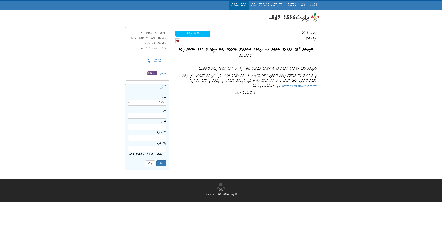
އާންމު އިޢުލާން (238, 5)
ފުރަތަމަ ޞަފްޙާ (309, 5)
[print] (177, 40)
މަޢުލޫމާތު (291, 5)
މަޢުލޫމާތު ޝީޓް (155, 61)
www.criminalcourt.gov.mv (299, 86)
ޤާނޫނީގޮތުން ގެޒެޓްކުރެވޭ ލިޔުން (266, 5)
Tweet (162, 74)
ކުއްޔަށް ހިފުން (193, 34)
